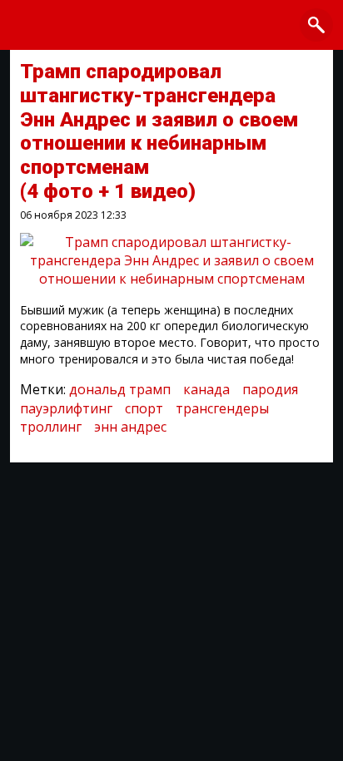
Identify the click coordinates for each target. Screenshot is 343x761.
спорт (144, 408)
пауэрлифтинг (66, 408)
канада (206, 389)
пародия (270, 389)
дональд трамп (120, 389)
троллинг (51, 427)
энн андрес (130, 427)
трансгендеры (222, 408)
